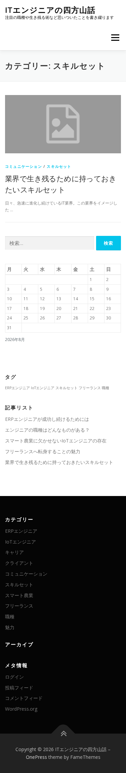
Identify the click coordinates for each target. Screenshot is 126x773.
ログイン (14, 677)
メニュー (115, 37)
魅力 (9, 627)
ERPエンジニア (17, 387)
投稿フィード (19, 687)
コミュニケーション (23, 166)
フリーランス (90, 387)
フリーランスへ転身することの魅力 (42, 451)
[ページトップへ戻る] (63, 733)
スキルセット (59, 166)
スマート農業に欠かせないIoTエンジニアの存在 (56, 440)
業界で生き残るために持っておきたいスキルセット (59, 462)
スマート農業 (19, 595)
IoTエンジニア (42, 387)
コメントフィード (24, 698)
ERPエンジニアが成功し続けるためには (47, 419)
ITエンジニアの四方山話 (50, 9)
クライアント (19, 563)
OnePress (36, 757)
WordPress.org (21, 709)
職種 (105, 387)
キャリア (14, 552)
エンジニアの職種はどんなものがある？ (47, 430)
